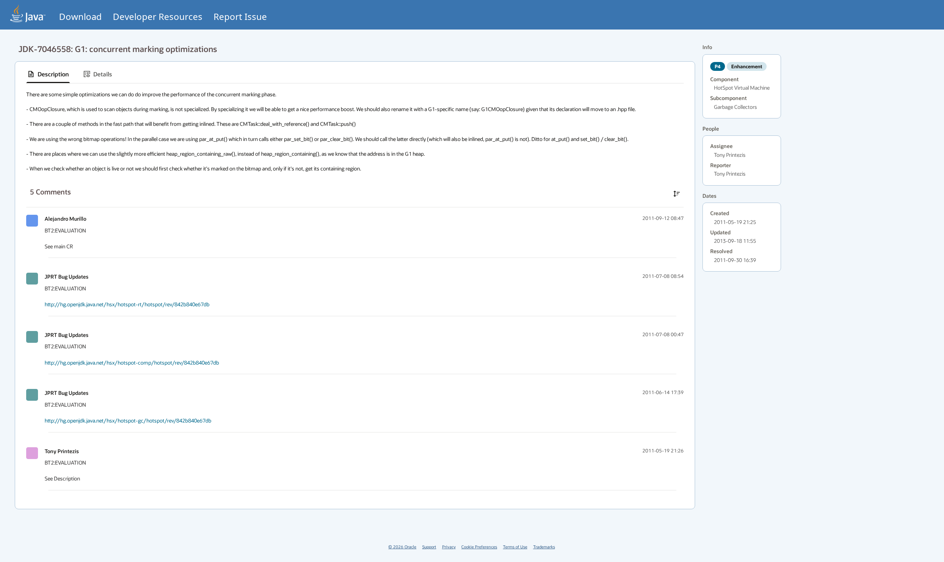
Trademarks (544, 546)
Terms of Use (515, 546)
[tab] (48, 74)
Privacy (449, 546)
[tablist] (355, 74)
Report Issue (240, 16)
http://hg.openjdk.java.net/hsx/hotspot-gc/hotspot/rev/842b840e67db (128, 420)
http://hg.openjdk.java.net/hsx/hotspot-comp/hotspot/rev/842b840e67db (132, 362)
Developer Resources (157, 16)
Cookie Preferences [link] (479, 546)
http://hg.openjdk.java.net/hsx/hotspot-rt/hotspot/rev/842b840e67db (127, 304)
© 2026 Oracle (402, 546)
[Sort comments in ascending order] (677, 193)
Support (429, 546)
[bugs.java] (28, 13)
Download (80, 16)
